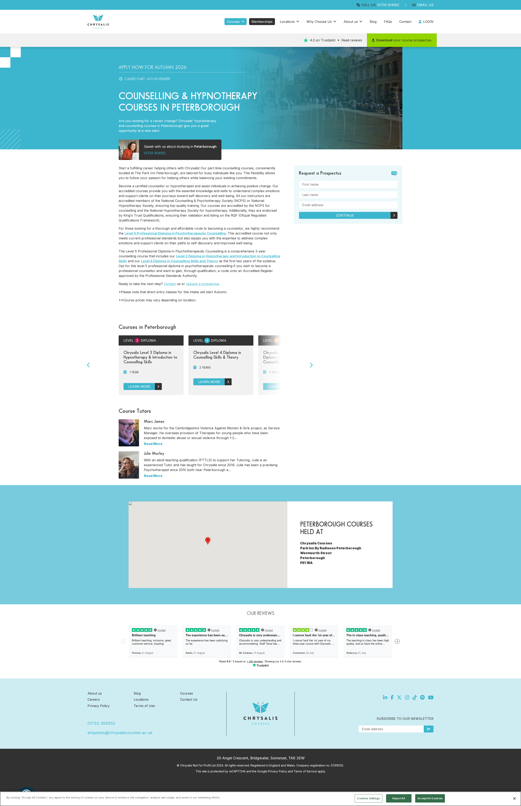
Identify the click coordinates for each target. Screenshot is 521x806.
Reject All (398, 798)
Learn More (139, 386)
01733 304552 (388, 5)
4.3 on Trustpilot (336, 40)
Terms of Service (305, 771)
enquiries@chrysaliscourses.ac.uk (120, 732)
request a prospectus (202, 284)
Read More (153, 444)
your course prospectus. (404, 40)
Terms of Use (144, 706)
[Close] (514, 798)
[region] (260, 799)
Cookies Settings (368, 798)
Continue (345, 215)
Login (428, 22)
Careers (94, 699)
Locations (287, 22)
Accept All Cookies (430, 798)
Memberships (262, 22)
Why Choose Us (319, 22)
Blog (373, 22)
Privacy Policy (98, 706)
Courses (233, 22)
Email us (425, 5)
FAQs (388, 22)
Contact (405, 22)
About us (351, 22)
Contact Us (188, 699)
